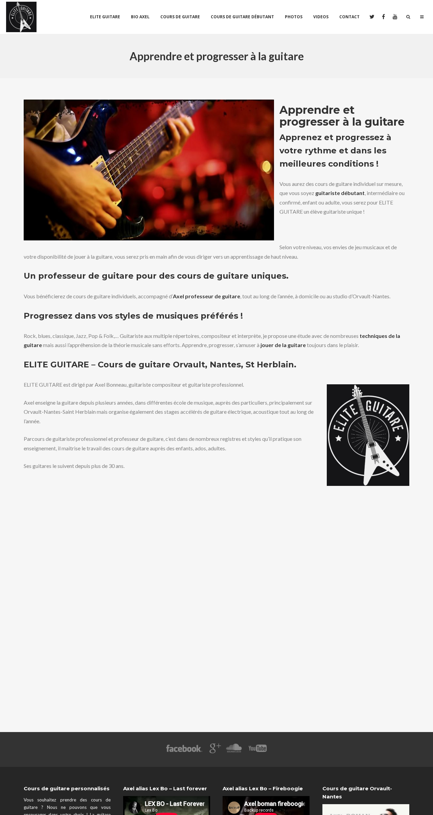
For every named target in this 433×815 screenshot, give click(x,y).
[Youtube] (258, 751)
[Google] (214, 751)
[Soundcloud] (233, 751)
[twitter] (371, 17)
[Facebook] (184, 751)
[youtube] (395, 17)
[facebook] (383, 17)
